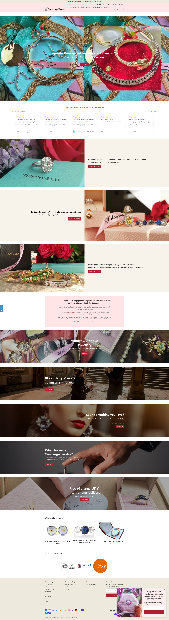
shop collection (94, 271)
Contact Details (48, 584)
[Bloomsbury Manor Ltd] (55, 9)
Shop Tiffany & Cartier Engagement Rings (84, 322)
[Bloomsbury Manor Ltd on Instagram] (103, 4)
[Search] (114, 9)
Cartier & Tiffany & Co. (70, 584)
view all (84, 353)
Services (105, 7)
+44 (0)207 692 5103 (91, 584)
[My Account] (118, 9)
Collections (80, 7)
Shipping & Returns (50, 589)
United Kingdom (117, 4)
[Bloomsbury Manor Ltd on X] (105, 4)
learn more (49, 464)
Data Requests (48, 596)
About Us (72, 7)
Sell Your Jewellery (96, 7)
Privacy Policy (48, 594)
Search (46, 601)
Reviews (88, 7)
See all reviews (153, 111)
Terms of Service (49, 599)
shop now (84, 64)
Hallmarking (48, 591)
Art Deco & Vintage (70, 587)
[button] (15, 124)
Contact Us (89, 10)
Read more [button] (80, 125)
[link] (28, 131)
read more (49, 389)
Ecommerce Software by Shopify (69, 617)
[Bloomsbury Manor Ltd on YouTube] (108, 4)
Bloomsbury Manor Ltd (54, 617)
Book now (120, 426)
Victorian (67, 589)
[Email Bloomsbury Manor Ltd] (97, 4)
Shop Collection (94, 166)
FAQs (46, 587)
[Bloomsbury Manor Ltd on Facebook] (100, 4)
